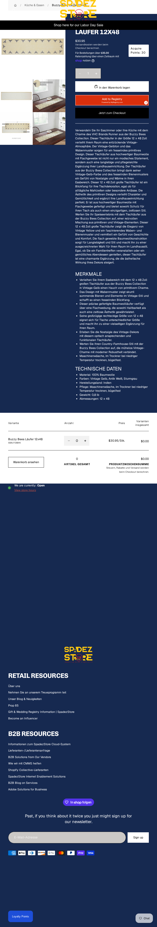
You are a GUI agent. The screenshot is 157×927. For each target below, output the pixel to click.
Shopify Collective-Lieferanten (28, 770)
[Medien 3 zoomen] (49, 95)
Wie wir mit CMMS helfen (24, 763)
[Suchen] (13, 10)
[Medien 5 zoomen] (49, 128)
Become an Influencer (23, 718)
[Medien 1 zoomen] (32, 46)
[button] (112, 100)
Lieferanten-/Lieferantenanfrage (29, 750)
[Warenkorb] (152, 10)
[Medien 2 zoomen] (16, 95)
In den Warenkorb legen (114, 87)
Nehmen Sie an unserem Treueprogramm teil (37, 692)
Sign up (138, 837)
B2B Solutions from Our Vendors (29, 757)
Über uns (14, 686)
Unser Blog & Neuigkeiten (25, 699)
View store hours (25, 490)
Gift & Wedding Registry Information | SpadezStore (41, 712)
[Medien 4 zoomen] (16, 128)
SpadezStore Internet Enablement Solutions (36, 776)
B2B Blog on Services (22, 783)
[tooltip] (146, 103)
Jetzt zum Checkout (112, 113)
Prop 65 (13, 705)
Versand (135, 467)
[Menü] (4, 10)
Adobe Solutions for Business (27, 789)
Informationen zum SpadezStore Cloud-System (39, 744)
